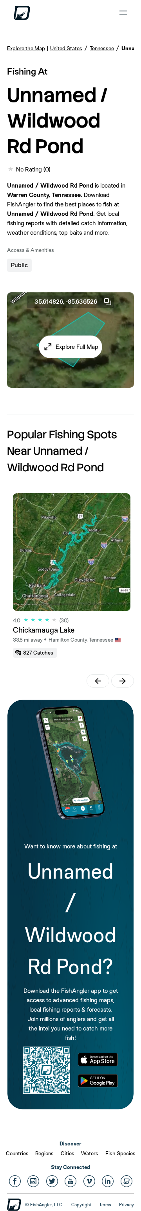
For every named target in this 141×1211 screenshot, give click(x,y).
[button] (70, 347)
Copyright (81, 1205)
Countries (17, 1153)
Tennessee (102, 48)
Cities (67, 1153)
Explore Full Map (77, 347)
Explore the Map (26, 48)
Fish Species (120, 1153)
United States (66, 48)
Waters (89, 1153)
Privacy (126, 1205)
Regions (44, 1153)
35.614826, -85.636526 (65, 301)
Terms (105, 1205)
